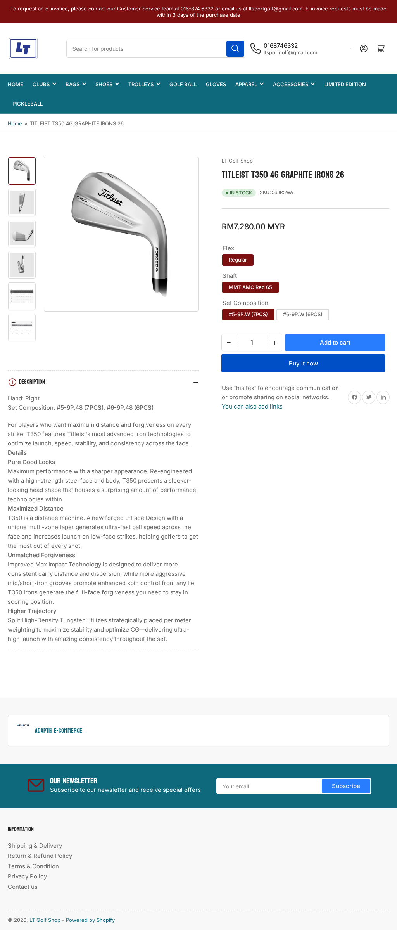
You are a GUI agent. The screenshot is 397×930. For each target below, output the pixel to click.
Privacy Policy (27, 876)
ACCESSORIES (290, 84)
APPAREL (246, 84)
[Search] (235, 48)
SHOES (103, 84)
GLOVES (216, 84)
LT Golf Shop (237, 161)
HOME (15, 84)
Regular (238, 259)
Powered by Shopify (90, 920)
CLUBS (41, 84)
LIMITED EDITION (345, 84)
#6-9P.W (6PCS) (303, 314)
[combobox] (155, 49)
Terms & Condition (33, 866)
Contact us (23, 886)
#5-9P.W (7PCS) (248, 314)
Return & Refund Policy (40, 855)
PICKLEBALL (27, 103)
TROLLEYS (141, 84)
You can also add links (252, 406)
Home (15, 123)
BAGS (72, 84)
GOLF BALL (183, 84)
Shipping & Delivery (35, 845)
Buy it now (303, 363)
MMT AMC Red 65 (250, 287)
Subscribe (346, 786)
